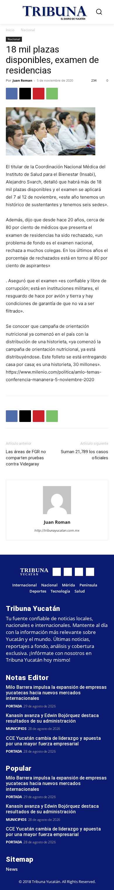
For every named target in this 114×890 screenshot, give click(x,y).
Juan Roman (22, 80)
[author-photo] (57, 513)
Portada (14, 706)
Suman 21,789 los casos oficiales (84, 454)
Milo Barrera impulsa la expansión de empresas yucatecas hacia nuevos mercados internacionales (56, 692)
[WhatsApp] (52, 93)
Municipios (16, 728)
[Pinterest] (38, 93)
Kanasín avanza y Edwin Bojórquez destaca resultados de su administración (52, 718)
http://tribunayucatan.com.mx (57, 530)
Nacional (28, 29)
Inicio (10, 29)
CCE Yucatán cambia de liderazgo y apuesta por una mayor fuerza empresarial (53, 741)
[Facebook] (12, 93)
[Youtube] (90, 572)
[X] (25, 93)
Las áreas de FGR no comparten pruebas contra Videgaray (26, 458)
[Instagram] (68, 572)
